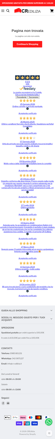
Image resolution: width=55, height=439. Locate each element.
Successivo (33, 97)
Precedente (21, 97)
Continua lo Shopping (27, 44)
